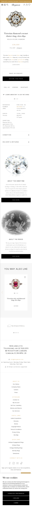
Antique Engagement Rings (16, 442)
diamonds (20, 61)
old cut (11, 57)
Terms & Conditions (16, 429)
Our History (16, 384)
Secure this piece (16, 78)
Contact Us (16, 400)
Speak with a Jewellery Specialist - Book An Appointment (16, 1)
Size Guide (19, 106)
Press (16, 392)
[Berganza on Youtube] (17, 463)
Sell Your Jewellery (16, 405)
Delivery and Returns (16, 408)
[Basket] (27, 4)
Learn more (16, 64)
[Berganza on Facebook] (9, 463)
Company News (16, 387)
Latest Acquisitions (16, 418)
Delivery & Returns (11, 142)
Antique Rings (16, 445)
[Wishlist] (29, 4)
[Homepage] (16, 5)
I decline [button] (16, 498)
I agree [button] (16, 503)
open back (19, 59)
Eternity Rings (16, 450)
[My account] (24, 4)
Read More (16, 200)
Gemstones (16, 453)
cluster (18, 55)
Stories (16, 424)
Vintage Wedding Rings (16, 448)
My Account (16, 402)
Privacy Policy (16, 432)
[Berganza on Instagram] (13, 463)
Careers (16, 389)
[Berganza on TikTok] (21, 463)
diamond (10, 55)
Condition (7, 135)
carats (12, 59)
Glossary (16, 421)
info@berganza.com (17, 359)
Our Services (16, 411)
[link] (16, 286)
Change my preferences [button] (16, 493)
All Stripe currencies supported (17, 367)
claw (24, 59)
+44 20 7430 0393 (21, 348)
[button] (14, 98)
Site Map (16, 435)
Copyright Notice (16, 426)
